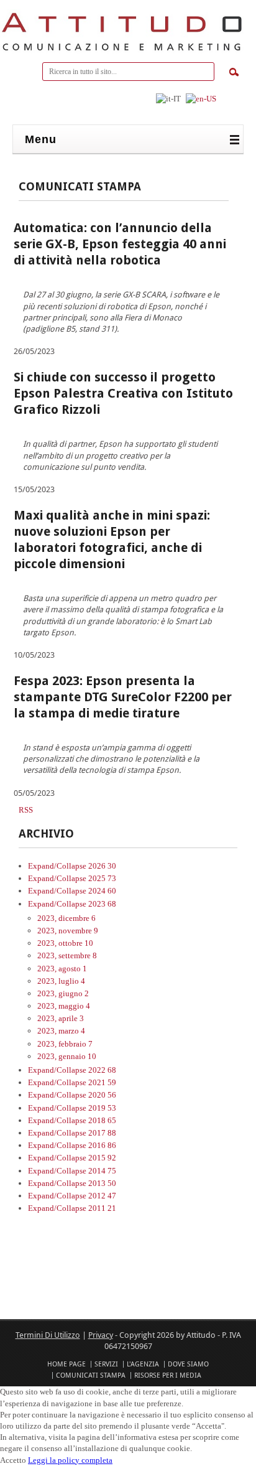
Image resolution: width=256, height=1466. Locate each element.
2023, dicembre (66, 918)
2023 (102, 903)
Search (234, 72)
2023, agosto (62, 968)
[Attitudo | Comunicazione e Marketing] (122, 51)
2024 (102, 890)
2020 (102, 1095)
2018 (102, 1120)
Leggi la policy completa (70, 1460)
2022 (102, 1070)
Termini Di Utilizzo (48, 1334)
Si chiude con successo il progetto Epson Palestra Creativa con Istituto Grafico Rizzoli (123, 393)
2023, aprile (60, 1018)
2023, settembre (67, 955)
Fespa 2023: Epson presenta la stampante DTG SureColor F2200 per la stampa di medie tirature (123, 697)
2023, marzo (61, 1030)
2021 (102, 1082)
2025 (102, 878)
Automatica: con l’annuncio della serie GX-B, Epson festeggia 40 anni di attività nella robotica (120, 244)
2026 (102, 866)
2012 (102, 1195)
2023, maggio (63, 1006)
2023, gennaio (66, 1056)
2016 (102, 1145)
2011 (102, 1208)
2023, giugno (63, 993)
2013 (102, 1183)
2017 (102, 1132)
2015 (102, 1157)
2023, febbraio (65, 1043)
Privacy (100, 1334)
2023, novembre (67, 930)
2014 (102, 1170)
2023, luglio (61, 981)
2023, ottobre (65, 943)
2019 (102, 1108)
